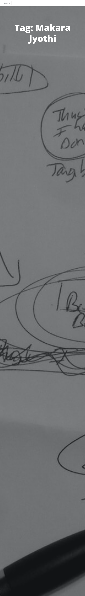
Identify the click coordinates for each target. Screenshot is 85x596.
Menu (6, 3)
